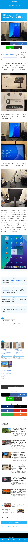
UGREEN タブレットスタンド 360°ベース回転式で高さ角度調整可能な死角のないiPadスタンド (6, 352)
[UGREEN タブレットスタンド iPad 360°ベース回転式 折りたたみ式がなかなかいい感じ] (18, 345)
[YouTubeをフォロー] (20, 410)
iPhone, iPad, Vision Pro (7, 386)
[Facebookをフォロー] (7, 410)
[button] (18, 47)
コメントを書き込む (14, 522)
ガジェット (5, 388)
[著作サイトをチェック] (7, 406)
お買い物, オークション (18, 386)
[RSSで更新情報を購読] (20, 414)
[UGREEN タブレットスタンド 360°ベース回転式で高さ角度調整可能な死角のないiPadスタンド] (6, 345)
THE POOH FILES (16, 280)
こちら (18, 299)
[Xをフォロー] (20, 406)
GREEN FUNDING (10, 55)
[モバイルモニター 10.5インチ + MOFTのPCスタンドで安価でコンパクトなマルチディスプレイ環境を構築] (6, 364)
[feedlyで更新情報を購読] (7, 414)
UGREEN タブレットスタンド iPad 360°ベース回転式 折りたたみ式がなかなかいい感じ (18, 352)
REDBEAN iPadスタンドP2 (10, 57)
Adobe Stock (6, 290)
